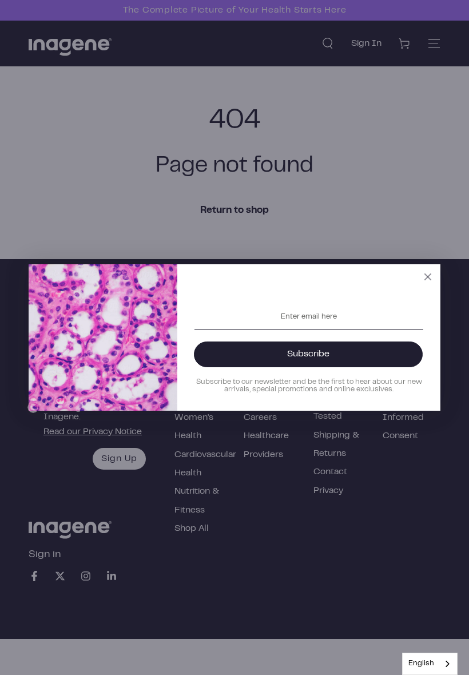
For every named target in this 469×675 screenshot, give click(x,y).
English (421, 663)
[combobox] (430, 664)
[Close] (427, 276)
